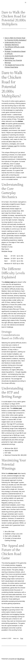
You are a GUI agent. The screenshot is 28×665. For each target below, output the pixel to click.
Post (21, 638)
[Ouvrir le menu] (25, 2)
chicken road (12, 146)
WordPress (20, 659)
